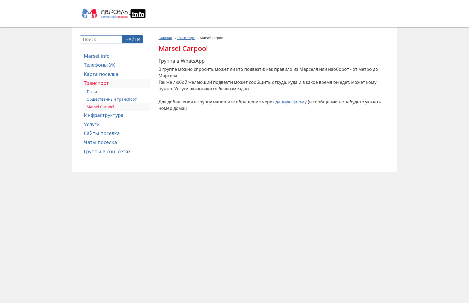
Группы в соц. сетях (107, 151)
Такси (92, 91)
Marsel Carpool (100, 106)
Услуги (92, 124)
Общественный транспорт (112, 99)
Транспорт (96, 83)
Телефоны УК (99, 65)
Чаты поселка (100, 142)
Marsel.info (97, 56)
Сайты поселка (102, 133)
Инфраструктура (103, 115)
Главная (165, 37)
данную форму (291, 102)
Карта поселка (101, 74)
